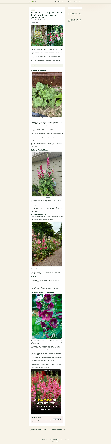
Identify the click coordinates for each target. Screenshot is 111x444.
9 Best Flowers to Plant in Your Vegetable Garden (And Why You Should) (37, 429)
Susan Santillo (34, 19)
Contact (46, 439)
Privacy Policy (52, 439)
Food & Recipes (74, 1)
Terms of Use (67, 439)
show (37, 65)
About (43, 439)
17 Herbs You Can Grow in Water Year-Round (57, 429)
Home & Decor (68, 1)
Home (56, 1)
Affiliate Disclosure (59, 439)
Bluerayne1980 (48, 197)
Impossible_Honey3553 (48, 117)
